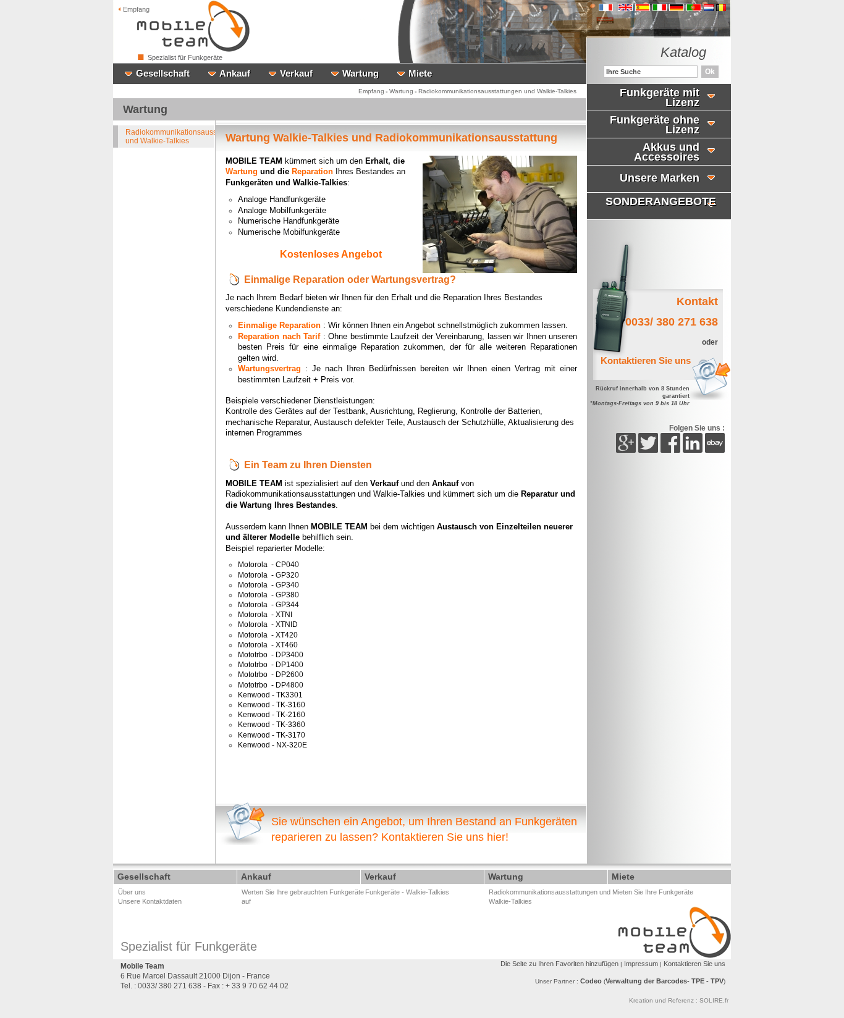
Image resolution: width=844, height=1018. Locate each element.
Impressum (641, 963)
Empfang (135, 9)
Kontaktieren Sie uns (694, 963)
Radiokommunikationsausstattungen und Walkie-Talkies (497, 91)
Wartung (401, 91)
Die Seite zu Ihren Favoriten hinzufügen (559, 963)
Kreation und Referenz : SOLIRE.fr (678, 1000)
